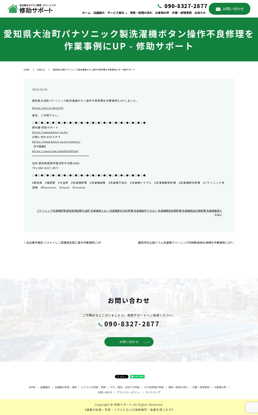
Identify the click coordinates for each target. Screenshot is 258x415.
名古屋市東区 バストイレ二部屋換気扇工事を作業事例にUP (63, 242)
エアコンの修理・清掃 (93, 387)
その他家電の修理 (154, 387)
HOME (26, 69)
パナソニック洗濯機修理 (51, 210)
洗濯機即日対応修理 (121, 210)
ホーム (86, 13)
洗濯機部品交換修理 (194, 210)
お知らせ (200, 13)
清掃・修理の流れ (141, 13)
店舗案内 (99, 13)
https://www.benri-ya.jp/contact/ (56, 141)
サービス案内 (115, 13)
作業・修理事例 (182, 13)
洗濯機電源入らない (214, 212)
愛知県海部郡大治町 (78, 210)
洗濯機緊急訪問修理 (169, 210)
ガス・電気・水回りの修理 (125, 387)
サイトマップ (153, 392)
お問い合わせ (233, 8)
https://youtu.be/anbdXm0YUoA (55, 151)
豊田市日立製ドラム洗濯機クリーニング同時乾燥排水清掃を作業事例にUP (185, 242)
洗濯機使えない (99, 210)
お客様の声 (162, 13)
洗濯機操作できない (145, 210)
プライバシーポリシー (129, 392)
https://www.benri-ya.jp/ (50, 132)
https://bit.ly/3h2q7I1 (48, 108)
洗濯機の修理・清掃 (66, 387)
